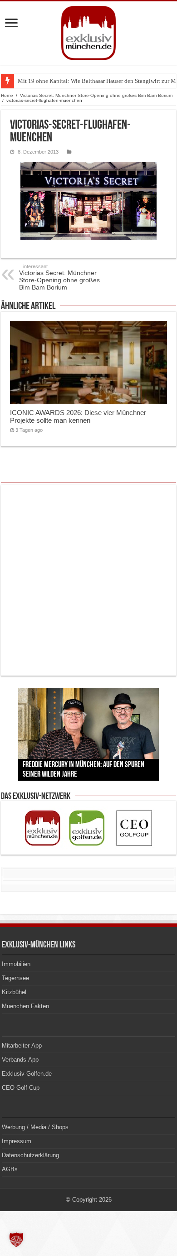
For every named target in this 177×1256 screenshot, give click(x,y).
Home (7, 95)
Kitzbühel (14, 992)
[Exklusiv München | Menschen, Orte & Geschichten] (88, 33)
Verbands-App (20, 1059)
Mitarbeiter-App (22, 1045)
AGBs (10, 1169)
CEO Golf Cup (20, 1087)
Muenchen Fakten (25, 1006)
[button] (16, 1239)
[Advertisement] (88, 580)
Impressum (16, 1141)
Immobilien (16, 964)
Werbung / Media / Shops (35, 1127)
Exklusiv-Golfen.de (27, 1073)
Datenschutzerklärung (30, 1155)
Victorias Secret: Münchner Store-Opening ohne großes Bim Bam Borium (96, 95)
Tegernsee (15, 978)
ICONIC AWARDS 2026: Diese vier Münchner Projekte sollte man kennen (78, 416)
